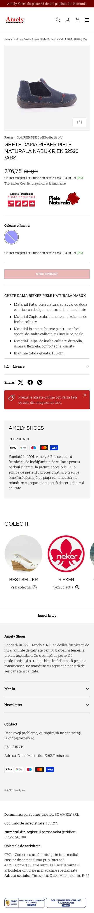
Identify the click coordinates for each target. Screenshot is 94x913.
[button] (77, 20)
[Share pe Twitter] (20, 382)
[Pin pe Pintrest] (40, 382)
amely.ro (19, 790)
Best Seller (23, 579)
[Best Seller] (23, 554)
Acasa (8, 39)
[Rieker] (66, 554)
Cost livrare (28, 183)
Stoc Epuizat (47, 274)
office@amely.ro (21, 738)
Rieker (8, 137)
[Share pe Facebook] (30, 382)
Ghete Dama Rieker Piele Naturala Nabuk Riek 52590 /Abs (51, 39)
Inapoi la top (47, 615)
